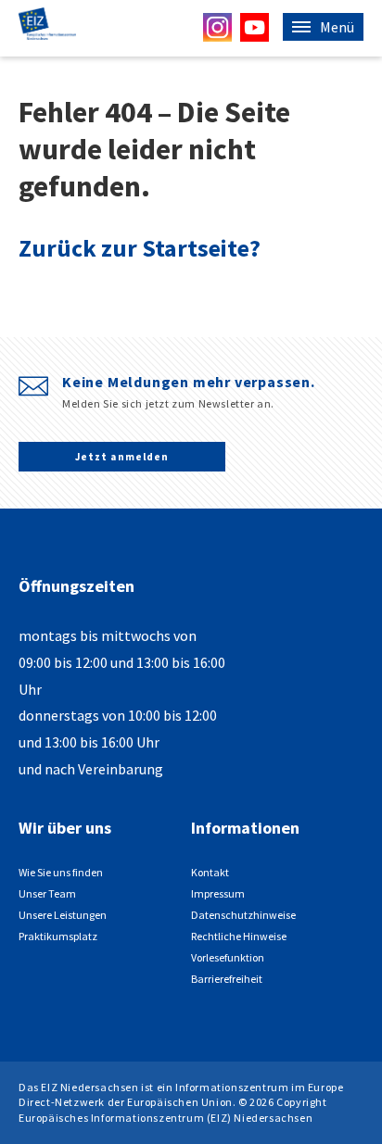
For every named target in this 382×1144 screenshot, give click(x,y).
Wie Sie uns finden (61, 872)
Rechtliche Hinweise (238, 936)
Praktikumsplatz (58, 936)
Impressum (218, 893)
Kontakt (210, 872)
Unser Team (47, 893)
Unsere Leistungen (63, 915)
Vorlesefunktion (227, 957)
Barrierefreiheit (226, 979)
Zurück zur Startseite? (140, 248)
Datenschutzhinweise (243, 915)
